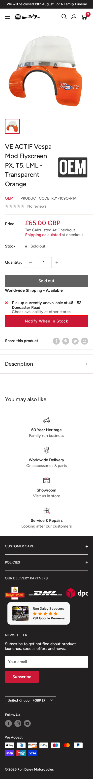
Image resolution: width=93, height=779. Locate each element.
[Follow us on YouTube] (27, 723)
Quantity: (13, 262)
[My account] (73, 16)
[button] (46, 321)
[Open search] (64, 16)
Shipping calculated (43, 234)
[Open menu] (7, 17)
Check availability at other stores (41, 311)
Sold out (46, 280)
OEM (9, 198)
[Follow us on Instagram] (17, 723)
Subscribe (21, 676)
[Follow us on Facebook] (8, 723)
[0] (84, 17)
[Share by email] (84, 341)
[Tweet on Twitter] (75, 341)
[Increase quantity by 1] (57, 262)
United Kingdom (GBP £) (26, 700)
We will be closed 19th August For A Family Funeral (47, 4)
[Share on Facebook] (56, 341)
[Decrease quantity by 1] (30, 262)
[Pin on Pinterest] (65, 341)
